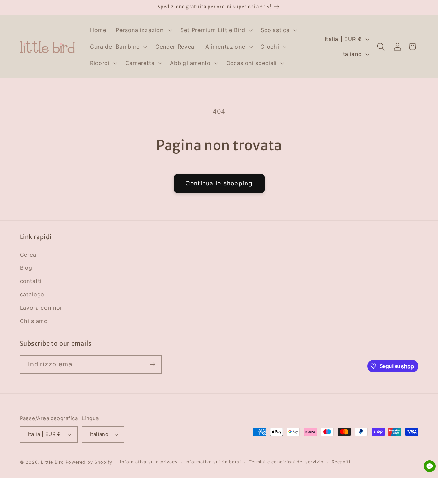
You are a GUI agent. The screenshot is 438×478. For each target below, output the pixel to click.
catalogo (32, 294)
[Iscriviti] (152, 365)
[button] (143, 30)
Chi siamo (34, 321)
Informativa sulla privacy (148, 461)
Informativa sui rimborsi (213, 461)
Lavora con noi (41, 307)
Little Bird (52, 462)
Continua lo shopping (219, 183)
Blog (26, 267)
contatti (31, 280)
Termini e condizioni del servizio (286, 461)
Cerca (28, 254)
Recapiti (341, 461)
